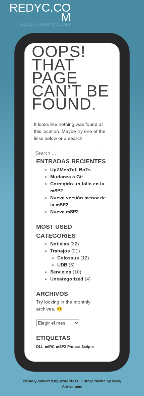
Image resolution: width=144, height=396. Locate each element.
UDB (62, 264)
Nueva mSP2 (64, 211)
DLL (40, 347)
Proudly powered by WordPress (50, 381)
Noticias (59, 243)
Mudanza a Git (66, 176)
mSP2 (61, 347)
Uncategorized (66, 278)
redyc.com (40, 12)
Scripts (87, 347)
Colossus (68, 257)
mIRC (50, 347)
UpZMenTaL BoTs (70, 169)
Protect (73, 347)
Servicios (60, 271)
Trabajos (60, 250)
